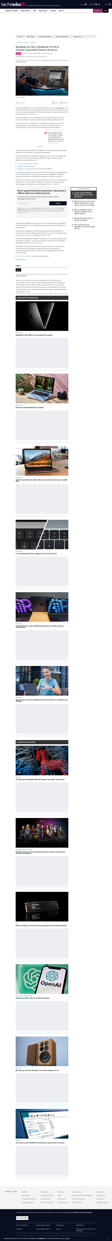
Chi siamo (19, 1229)
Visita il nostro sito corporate (83, 1212)
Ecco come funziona (21, 62)
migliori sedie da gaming (27, 166)
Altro (61, 11)
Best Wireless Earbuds (78, 1199)
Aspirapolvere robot (45, 36)
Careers (58, 1229)
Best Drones (100, 1199)
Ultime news (25, 11)
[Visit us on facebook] (91, 4)
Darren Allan (36, 53)
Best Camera (100, 1192)
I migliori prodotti (11, 11)
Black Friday (30, 36)
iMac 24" (35, 114)
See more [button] (40, 146)
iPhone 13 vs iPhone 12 (24, 256)
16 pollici (56, 184)
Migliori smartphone (62, 36)
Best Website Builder (28, 1202)
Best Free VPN (26, 1195)
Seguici (56, 102)
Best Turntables (76, 1192)
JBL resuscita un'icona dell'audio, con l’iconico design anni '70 (84, 226)
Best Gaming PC (45, 1199)
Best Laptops (44, 1192)
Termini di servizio (37, 208)
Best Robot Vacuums (102, 1202)
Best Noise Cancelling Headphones (82, 1195)
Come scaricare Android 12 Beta (27, 164)
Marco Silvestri (27, 53)
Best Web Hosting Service (29, 1199)
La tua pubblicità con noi (43, 1229)
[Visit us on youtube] (96, 4)
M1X (62, 120)
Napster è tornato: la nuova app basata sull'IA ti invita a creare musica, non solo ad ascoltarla (84, 203)
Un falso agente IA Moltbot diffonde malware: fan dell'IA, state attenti (83, 194)
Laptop (26, 42)
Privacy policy (60, 1225)
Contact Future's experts (43, 1225)
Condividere (21, 102)
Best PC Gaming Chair (47, 1202)
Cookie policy (80, 1225)
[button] (108, 4)
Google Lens (21, 169)
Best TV (60, 1195)
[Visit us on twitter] (93, 4)
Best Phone (61, 1192)
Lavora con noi (78, 36)
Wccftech (23, 260)
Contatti (53, 11)
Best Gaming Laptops (47, 1195)
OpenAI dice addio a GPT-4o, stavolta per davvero (83, 219)
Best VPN (24, 1192)
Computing (19, 42)
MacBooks (33, 42)
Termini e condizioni (22, 1225)
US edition (41, 1238)
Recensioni (43, 11)
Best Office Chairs (77, 1202)
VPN (34, 11)
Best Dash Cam (101, 1195)
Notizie (18, 53)
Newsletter (65, 102)
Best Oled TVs (62, 1199)
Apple (53, 108)
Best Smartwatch (63, 1202)
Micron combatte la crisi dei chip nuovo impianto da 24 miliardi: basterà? (83, 211)
